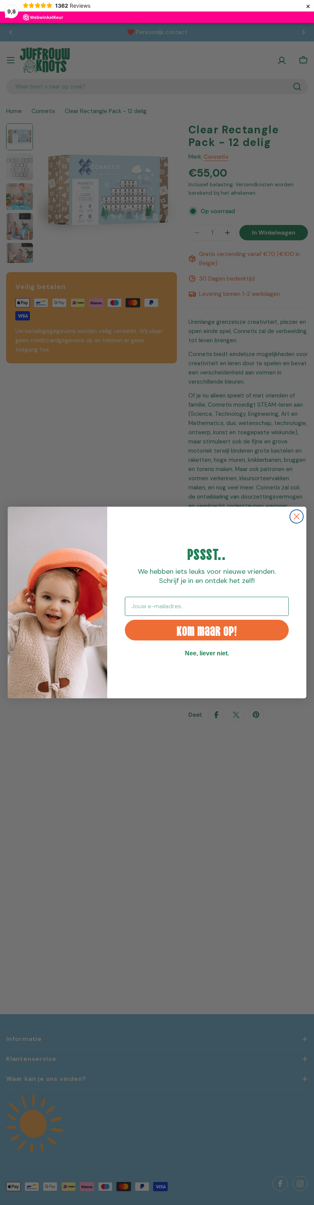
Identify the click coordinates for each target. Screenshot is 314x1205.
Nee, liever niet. (207, 653)
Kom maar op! (207, 630)
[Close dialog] (296, 516)
